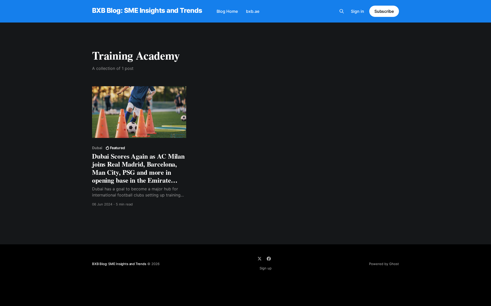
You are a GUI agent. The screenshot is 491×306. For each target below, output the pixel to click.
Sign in (357, 11)
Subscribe (384, 11)
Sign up (266, 268)
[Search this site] (342, 11)
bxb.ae (252, 11)
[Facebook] (269, 259)
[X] (260, 259)
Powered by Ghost (384, 264)
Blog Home (227, 11)
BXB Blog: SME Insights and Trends (147, 10)
